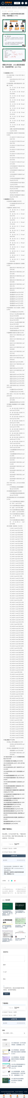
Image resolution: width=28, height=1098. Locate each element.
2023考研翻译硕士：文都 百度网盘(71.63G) (20, 912)
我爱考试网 (8, 7)
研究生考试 (14, 7)
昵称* (4, 964)
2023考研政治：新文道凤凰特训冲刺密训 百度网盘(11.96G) (18, 1059)
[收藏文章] (8, 881)
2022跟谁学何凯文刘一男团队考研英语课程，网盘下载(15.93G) (20, 891)
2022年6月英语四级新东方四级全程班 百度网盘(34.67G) (18, 1066)
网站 (4, 979)
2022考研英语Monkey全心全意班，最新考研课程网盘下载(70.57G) (7, 891)
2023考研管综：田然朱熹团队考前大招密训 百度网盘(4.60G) (18, 1051)
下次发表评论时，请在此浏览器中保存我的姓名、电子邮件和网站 (13, 989)
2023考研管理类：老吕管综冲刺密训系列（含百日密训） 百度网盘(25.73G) (18, 1073)
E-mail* (5, 972)
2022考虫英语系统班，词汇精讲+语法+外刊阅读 (7, 927)
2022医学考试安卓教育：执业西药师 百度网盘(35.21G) (18, 1080)
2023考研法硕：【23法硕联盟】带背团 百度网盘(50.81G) (7, 940)
